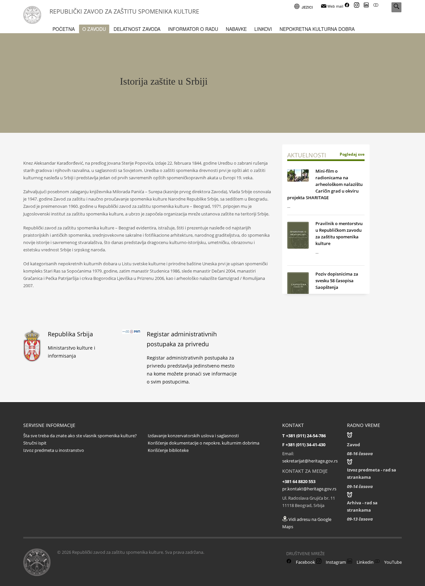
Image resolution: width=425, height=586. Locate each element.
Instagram (335, 562)
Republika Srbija (70, 334)
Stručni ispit (34, 443)
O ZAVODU (94, 29)
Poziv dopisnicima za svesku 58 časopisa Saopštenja (336, 280)
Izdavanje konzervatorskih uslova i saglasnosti (193, 436)
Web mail (334, 6)
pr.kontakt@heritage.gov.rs (309, 489)
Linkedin (365, 562)
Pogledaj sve (352, 154)
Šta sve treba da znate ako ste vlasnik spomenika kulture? (80, 436)
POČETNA (63, 29)
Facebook (305, 562)
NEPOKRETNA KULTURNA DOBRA (317, 29)
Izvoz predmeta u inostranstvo (53, 450)
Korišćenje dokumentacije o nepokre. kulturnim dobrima (203, 443)
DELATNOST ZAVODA (137, 29)
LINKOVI (263, 29)
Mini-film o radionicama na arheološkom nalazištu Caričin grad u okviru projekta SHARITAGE (325, 184)
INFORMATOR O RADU (193, 29)
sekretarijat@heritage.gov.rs (310, 461)
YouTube (392, 562)
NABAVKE (236, 29)
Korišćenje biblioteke (168, 450)
